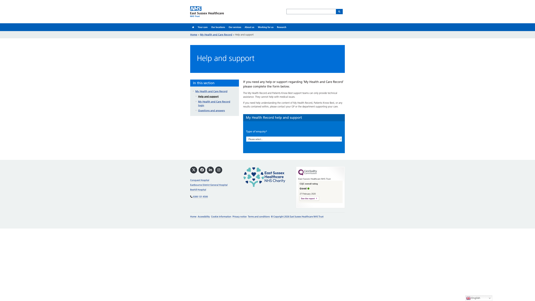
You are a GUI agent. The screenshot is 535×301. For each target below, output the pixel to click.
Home (193, 216)
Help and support (208, 96)
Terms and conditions (259, 216)
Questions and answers (211, 110)
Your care (203, 27)
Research (281, 27)
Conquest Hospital (199, 180)
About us (249, 27)
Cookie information (221, 216)
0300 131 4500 (200, 196)
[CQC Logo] (307, 174)
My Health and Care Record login (214, 103)
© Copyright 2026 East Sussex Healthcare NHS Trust (297, 216)
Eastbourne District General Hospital (209, 185)
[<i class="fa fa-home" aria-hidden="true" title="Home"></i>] (193, 27)
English (475, 298)
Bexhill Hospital (198, 189)
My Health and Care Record (211, 91)
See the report (308, 198)
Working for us (265, 27)
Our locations (218, 27)
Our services (235, 27)
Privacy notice (240, 216)
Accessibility (204, 216)
